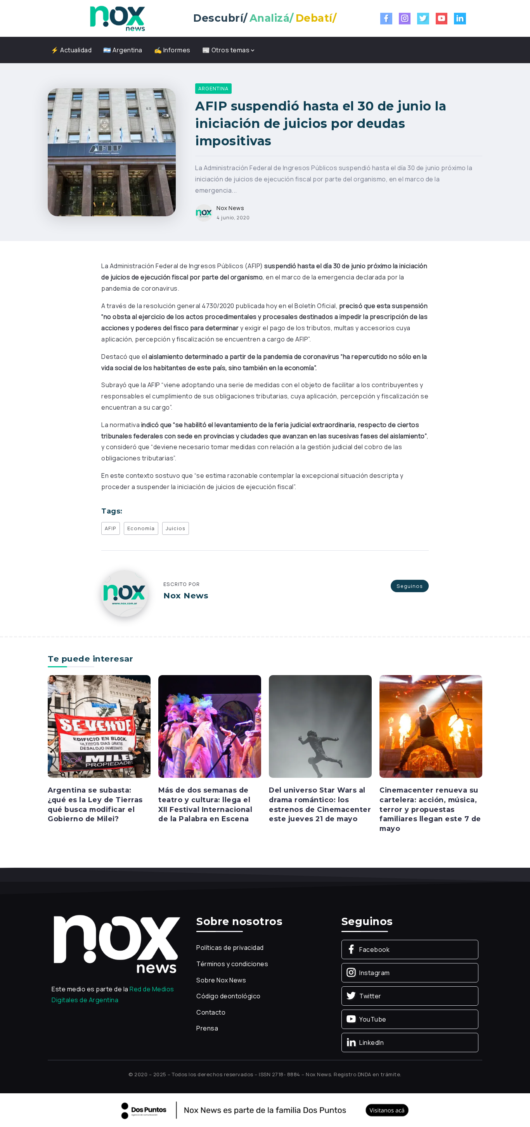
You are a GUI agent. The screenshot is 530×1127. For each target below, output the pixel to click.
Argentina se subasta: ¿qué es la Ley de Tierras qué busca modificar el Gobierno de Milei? (95, 804)
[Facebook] (386, 18)
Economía (141, 528)
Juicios (175, 528)
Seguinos (410, 585)
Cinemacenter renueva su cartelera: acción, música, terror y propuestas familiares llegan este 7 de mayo (430, 809)
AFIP (110, 528)
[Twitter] (423, 18)
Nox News (230, 208)
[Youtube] (441, 18)
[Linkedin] (460, 18)
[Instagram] (405, 18)
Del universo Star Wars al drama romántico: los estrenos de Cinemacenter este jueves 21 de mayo (320, 804)
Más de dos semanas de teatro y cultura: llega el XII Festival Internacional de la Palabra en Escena (205, 804)
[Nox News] (117, 18)
